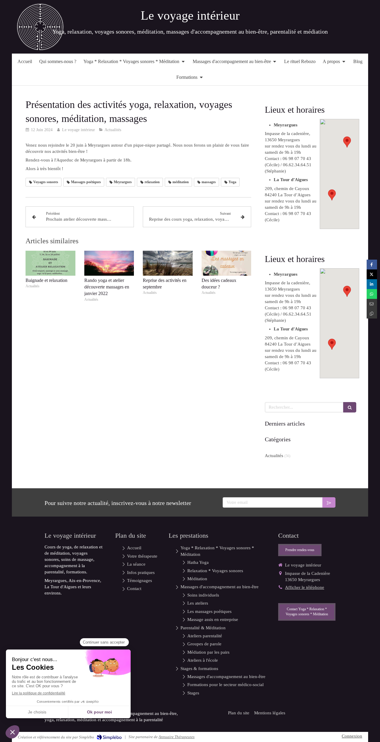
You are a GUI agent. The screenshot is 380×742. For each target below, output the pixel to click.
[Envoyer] (328, 502)
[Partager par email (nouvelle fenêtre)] (372, 304)
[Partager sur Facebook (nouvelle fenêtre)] (372, 264)
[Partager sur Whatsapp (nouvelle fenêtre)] (372, 294)
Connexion (352, 736)
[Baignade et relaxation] (50, 263)
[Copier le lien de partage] (372, 314)
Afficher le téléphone (304, 587)
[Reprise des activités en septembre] (168, 263)
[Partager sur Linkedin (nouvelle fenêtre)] (372, 284)
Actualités (274, 455)
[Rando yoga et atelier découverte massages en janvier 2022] (109, 263)
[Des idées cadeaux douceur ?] (226, 263)
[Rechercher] (349, 407)
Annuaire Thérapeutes (176, 737)
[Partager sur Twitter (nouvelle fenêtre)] (372, 274)
